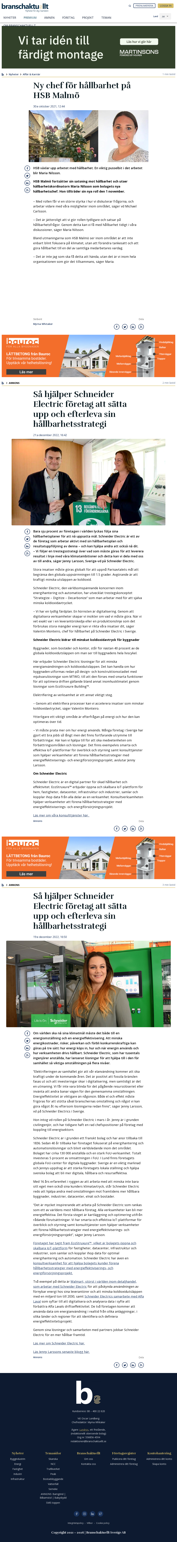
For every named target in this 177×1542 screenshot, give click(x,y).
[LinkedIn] (92, 1514)
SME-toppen (53, 1502)
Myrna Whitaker (43, 324)
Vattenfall (53, 1484)
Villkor (90, 1523)
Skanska (53, 1459)
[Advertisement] (88, 291)
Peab (53, 1474)
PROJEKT (88, 18)
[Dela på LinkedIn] (27, 183)
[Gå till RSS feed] (27, 190)
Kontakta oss (88, 1464)
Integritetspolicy (76, 1523)
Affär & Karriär (31, 74)
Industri (17, 1474)
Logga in (165, 5)
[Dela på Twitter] (27, 175)
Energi (17, 1464)
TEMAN (106, 18)
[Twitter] (100, 1514)
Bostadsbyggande (53, 1479)
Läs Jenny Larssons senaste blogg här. (61, 1352)
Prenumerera (144, 5)
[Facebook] (76, 1514)
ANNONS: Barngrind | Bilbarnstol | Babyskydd (53, 1495)
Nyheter (14, 74)
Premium (30, 18)
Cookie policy (102, 1523)
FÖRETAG (68, 18)
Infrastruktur (18, 1479)
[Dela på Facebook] (27, 168)
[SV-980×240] (88, 47)
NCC (53, 1464)
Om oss (88, 1459)
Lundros (83, 1429)
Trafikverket (53, 1469)
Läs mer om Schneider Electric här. (59, 1343)
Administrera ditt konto (159, 1459)
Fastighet (17, 1469)
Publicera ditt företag (124, 1459)
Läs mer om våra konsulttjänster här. (61, 815)
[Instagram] (84, 1514)
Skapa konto (159, 1464)
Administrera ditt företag (124, 1464)
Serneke (53, 1489)
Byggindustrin (17, 1459)
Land (155, 16)
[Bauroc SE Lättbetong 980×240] (88, 356)
